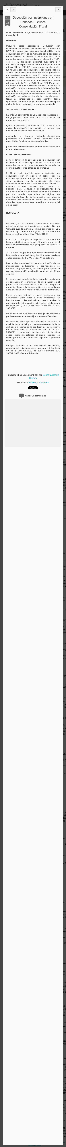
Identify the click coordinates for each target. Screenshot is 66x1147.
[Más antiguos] (13, 9)
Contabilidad (43, 382)
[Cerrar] (58, 9)
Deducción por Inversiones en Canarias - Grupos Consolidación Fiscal (33, 21)
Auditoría (31, 382)
